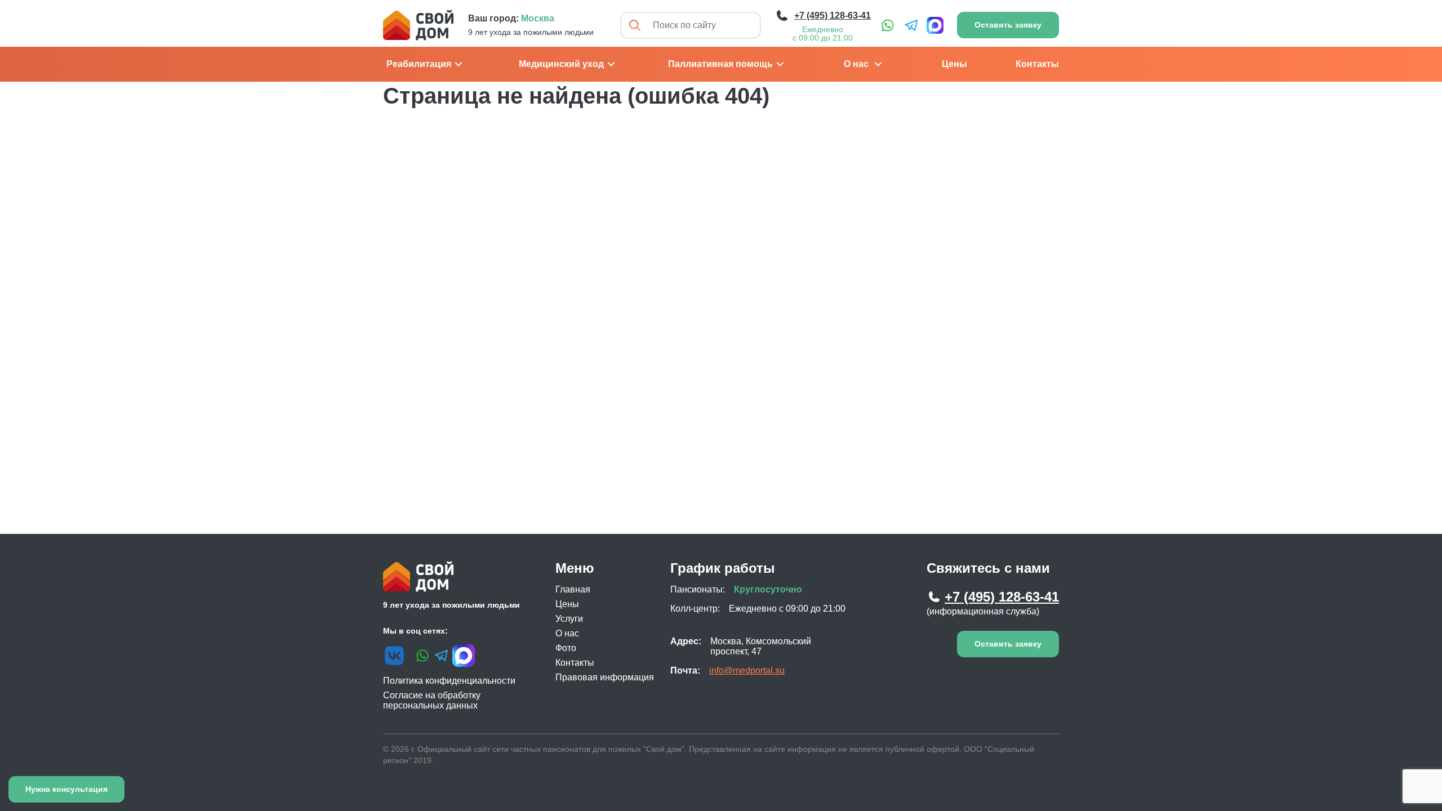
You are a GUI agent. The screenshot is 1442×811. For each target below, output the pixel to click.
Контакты (1037, 64)
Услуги (569, 618)
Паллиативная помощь (720, 64)
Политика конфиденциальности (449, 680)
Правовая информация (604, 677)
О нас (856, 64)
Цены (954, 64)
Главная (572, 589)
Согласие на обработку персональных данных (431, 700)
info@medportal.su (747, 670)
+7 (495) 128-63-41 (1002, 596)
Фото (565, 648)
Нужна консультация (66, 789)
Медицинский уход (561, 64)
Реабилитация (418, 64)
